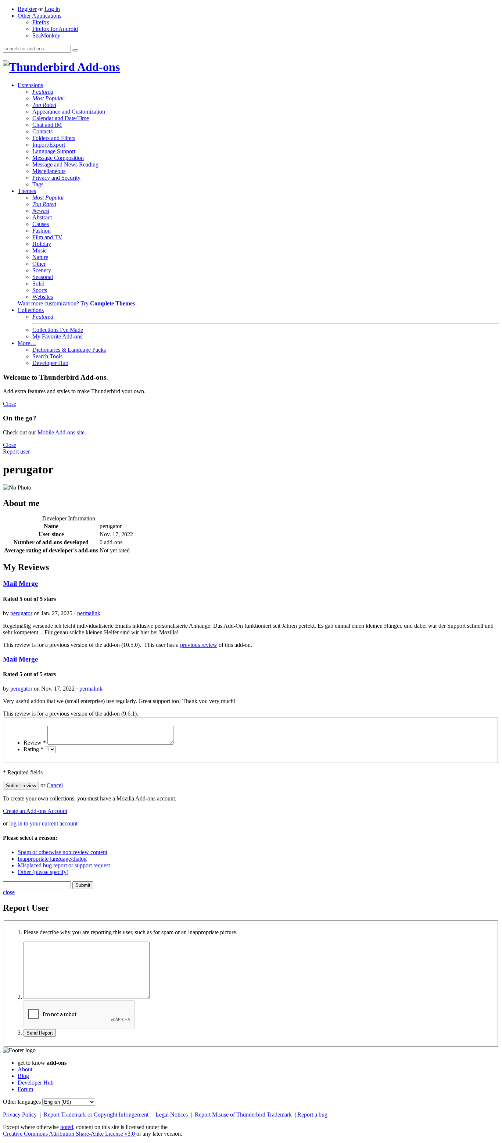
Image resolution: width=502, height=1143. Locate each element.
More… (27, 343)
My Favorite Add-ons (57, 336)
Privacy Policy (20, 1114)
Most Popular (48, 98)
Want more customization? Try (76, 303)
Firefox (40, 22)
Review (35, 742)
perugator (21, 613)
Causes (40, 224)
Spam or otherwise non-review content (62, 852)
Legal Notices (172, 1114)
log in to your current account (43, 823)
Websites (42, 297)
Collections (31, 310)
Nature (40, 257)
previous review (198, 645)
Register (27, 9)
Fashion (41, 230)
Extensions (30, 85)
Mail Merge (20, 583)
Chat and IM (47, 125)
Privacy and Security (56, 178)
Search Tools (47, 356)
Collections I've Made (57, 330)
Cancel (55, 785)
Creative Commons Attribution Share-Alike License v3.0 (69, 1134)
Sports (39, 290)
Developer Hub (50, 363)
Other (39, 264)
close (9, 892)
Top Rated (44, 105)
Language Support (53, 151)
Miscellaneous (48, 171)
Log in (52, 9)
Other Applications (39, 15)
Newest (40, 211)
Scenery (41, 270)
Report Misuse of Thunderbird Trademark (244, 1114)
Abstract (42, 217)
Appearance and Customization (68, 111)
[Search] (75, 50)
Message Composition (58, 158)
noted (66, 1127)
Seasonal (42, 277)
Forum (25, 1089)
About (25, 1069)
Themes (27, 191)
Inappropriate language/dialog (52, 859)
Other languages (22, 1102)
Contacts (42, 131)
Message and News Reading (65, 164)
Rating (33, 749)
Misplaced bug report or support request (64, 865)
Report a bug (312, 1114)
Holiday (41, 244)
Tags (37, 184)
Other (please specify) (43, 872)
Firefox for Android (55, 29)
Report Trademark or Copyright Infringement (97, 1114)
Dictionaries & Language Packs (69, 350)
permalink (88, 613)
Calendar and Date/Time (60, 118)
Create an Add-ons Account (35, 811)
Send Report (39, 1033)
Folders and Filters (53, 138)
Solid (38, 283)
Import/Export (48, 144)
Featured (42, 92)
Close (9, 404)
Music (39, 250)
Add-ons (97, 67)
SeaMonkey (46, 35)
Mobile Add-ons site (61, 432)
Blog (23, 1076)
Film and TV (47, 237)
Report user (16, 451)
